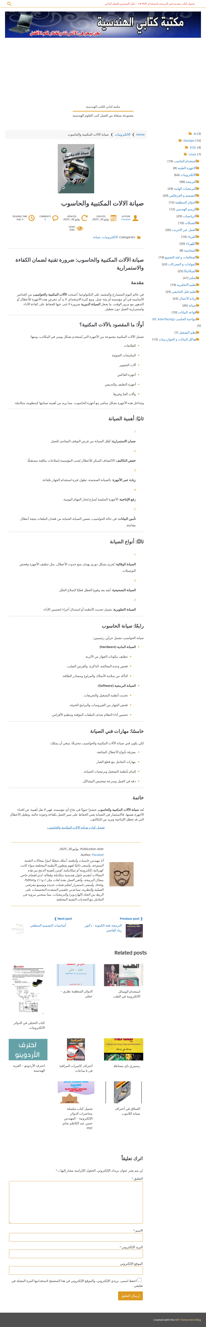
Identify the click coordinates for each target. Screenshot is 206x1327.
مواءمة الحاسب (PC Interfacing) (174, 319)
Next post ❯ (63, 918)
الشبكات (190, 223)
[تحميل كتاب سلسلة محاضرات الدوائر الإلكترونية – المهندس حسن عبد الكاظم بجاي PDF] (76, 1092)
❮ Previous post (131, 918)
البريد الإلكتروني (131, 1247)
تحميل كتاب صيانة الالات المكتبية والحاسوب (76, 827)
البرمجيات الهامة (185, 189)
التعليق (137, 1179)
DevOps (189, 140)
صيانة (97, 237)
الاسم (138, 1230)
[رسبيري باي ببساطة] (123, 1049)
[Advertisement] (103, 70)
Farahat (126, 219)
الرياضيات (189, 216)
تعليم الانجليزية (186, 285)
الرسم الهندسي (186, 209)
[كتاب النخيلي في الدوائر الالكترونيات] (28, 990)
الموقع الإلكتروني (131, 1264)
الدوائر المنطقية (185, 202)
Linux (192, 154)
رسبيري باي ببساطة (126, 1066)
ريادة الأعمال (187, 298)
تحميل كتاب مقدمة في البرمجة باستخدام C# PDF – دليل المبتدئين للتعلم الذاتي (150, 3)
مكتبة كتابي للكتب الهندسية (103, 106)
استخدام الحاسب (185, 161)
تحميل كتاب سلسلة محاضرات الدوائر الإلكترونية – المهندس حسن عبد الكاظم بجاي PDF (77, 1118)
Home (140, 134)
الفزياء (191, 237)
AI (195, 134)
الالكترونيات (122, 134)
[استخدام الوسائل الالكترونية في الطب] (123, 975)
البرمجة (191, 182)
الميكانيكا (190, 271)
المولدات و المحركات (182, 264)
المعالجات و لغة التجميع (180, 257)
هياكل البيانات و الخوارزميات (177, 339)
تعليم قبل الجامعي (184, 292)
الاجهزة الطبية (187, 168)
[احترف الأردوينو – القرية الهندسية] (28, 1049)
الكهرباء (191, 243)
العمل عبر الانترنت (184, 230)
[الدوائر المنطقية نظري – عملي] (76, 975)
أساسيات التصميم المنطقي (48, 925)
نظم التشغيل (187, 332)
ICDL (193, 147)
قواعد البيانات (187, 312)
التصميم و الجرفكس (182, 195)
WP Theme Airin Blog (188, 1319)
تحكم (192, 278)
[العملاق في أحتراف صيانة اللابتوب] (123, 1092)
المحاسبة (190, 250)
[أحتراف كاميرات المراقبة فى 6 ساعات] (76, 1049)
